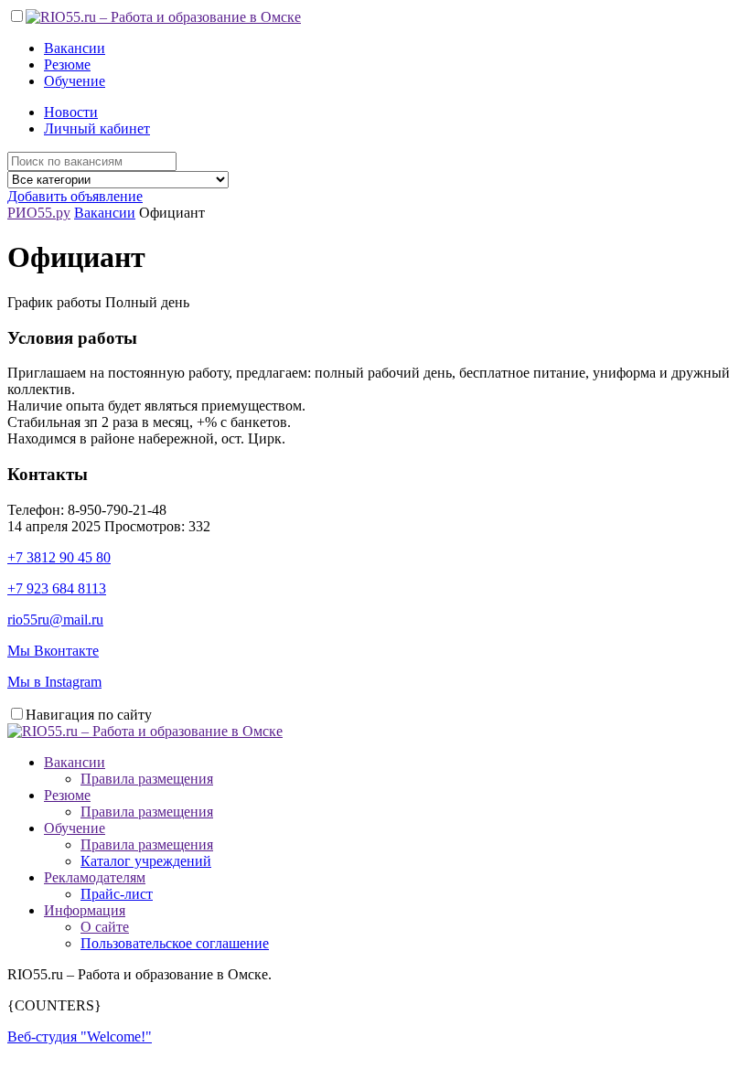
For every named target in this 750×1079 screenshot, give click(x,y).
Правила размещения (146, 778)
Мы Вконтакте (53, 650)
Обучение (74, 81)
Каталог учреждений (145, 861)
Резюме (67, 64)
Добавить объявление (75, 196)
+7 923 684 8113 (56, 588)
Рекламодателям (94, 877)
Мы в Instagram (54, 681)
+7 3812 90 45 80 (59, 557)
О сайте (104, 927)
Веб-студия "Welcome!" (79, 1036)
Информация (84, 910)
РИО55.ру (38, 212)
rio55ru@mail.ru (55, 619)
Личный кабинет (97, 128)
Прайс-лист (116, 894)
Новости (71, 112)
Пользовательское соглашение (174, 943)
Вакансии (74, 48)
